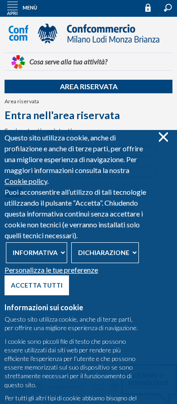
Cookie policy (26, 181)
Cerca (167, 7)
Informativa (35, 252)
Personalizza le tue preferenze (51, 269)
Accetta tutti (37, 285)
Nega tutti (163, 137)
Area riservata (89, 86)
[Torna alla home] (88, 47)
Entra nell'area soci (152, 7)
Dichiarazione (103, 252)
